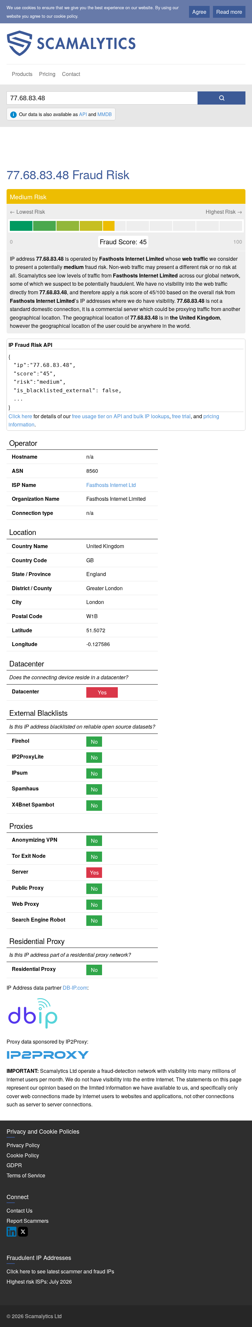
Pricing (47, 74)
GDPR (14, 1165)
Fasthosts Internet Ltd (111, 485)
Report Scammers (28, 1220)
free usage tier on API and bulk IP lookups (120, 416)
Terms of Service (26, 1175)
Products (22, 74)
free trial (181, 416)
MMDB (104, 113)
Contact (71, 74)
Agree (199, 11)
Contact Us (19, 1210)
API (83, 113)
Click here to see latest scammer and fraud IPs (60, 1271)
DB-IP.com (75, 987)
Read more (229, 11)
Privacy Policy (23, 1145)
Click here (20, 416)
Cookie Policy (23, 1155)
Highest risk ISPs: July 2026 (39, 1281)
